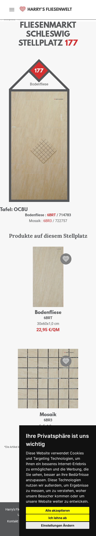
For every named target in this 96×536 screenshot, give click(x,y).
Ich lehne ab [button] (57, 518)
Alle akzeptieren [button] (57, 510)
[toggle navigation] (11, 9)
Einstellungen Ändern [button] (57, 525)
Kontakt (12, 521)
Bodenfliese (48, 312)
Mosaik (48, 414)
